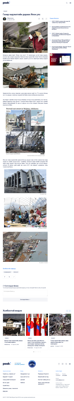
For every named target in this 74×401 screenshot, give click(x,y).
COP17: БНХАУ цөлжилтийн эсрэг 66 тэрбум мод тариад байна (61, 22)
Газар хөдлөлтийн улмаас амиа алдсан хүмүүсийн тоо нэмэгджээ (59, 342)
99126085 (64, 375)
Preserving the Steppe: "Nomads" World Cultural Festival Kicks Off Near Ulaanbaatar (61, 48)
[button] (66, 3)
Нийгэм (6, 338)
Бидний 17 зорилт (8, 376)
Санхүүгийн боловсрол (9, 379)
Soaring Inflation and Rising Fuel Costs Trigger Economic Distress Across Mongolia (61, 28)
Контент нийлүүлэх (43, 379)
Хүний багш (6, 385)
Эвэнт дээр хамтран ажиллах (44, 383)
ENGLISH (5, 391)
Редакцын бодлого (43, 374)
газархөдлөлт (7, 272)
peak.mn (52, 346)
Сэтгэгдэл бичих (24, 299)
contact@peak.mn (60, 380)
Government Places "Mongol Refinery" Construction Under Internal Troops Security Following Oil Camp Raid (61, 41)
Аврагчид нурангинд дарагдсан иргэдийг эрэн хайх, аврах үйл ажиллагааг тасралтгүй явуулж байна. (29, 88)
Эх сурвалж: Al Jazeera (42, 228)
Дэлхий (5, 11)
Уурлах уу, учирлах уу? (9, 374)
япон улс (16, 272)
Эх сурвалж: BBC (43, 194)
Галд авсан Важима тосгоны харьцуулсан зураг (36, 155)
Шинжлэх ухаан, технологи (10, 388)
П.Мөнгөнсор (10, 18)
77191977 (58, 375)
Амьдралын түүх (25, 374)
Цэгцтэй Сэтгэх (25, 376)
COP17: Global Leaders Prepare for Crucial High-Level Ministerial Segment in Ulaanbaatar (61, 34)
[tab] (33, 351)
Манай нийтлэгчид (43, 376)
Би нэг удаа (6, 382)
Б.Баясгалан (30, 347)
